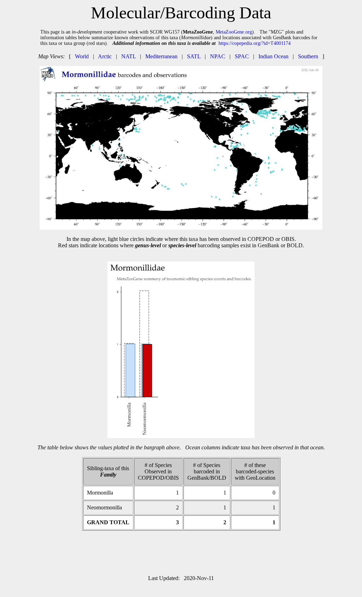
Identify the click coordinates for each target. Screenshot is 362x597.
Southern (308, 56)
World (82, 56)
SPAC (242, 56)
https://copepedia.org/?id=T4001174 (254, 43)
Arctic (105, 56)
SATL (193, 56)
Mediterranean (161, 56)
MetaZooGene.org (234, 32)
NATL (128, 56)
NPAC (217, 56)
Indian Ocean (273, 56)
